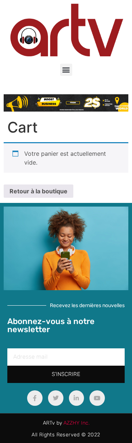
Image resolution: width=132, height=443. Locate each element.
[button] (66, 70)
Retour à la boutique (38, 191)
